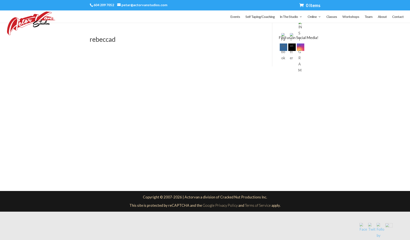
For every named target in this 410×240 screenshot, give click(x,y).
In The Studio (289, 17)
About (382, 17)
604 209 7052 (104, 5)
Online (312, 17)
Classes (331, 17)
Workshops (350, 17)
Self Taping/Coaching (260, 17)
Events (235, 17)
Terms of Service (258, 205)
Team (368, 17)
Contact (398, 17)
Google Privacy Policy (220, 205)
